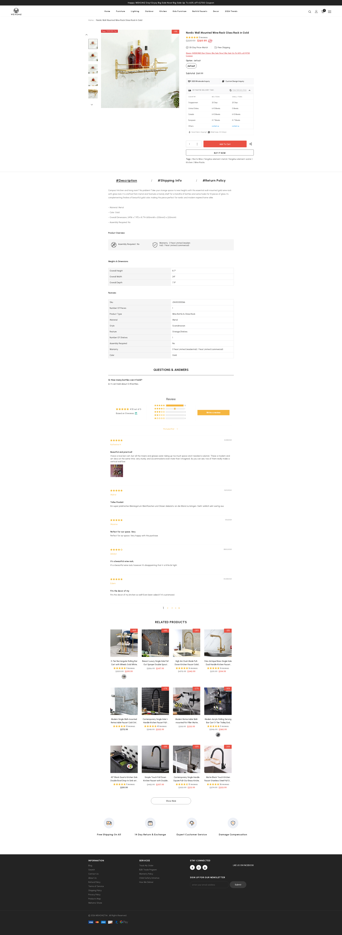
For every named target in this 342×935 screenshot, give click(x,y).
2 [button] (167, 608)
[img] (116, 440)
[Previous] (88, 34)
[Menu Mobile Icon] (329, 11)
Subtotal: (190, 73)
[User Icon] (316, 11)
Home (91, 20)
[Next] (93, 104)
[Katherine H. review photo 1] (116, 470)
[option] (171, 2)
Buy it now (220, 153)
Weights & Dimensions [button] (118, 261)
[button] (192, 37)
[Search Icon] (309, 11)
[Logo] (26, 11)
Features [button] (112, 293)
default (191, 66)
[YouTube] (205, 867)
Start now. (215, 132)
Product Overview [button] (116, 233)
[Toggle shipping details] (249, 90)
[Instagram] (198, 867)
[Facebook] (192, 867)
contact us (215, 126)
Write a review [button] (213, 412)
